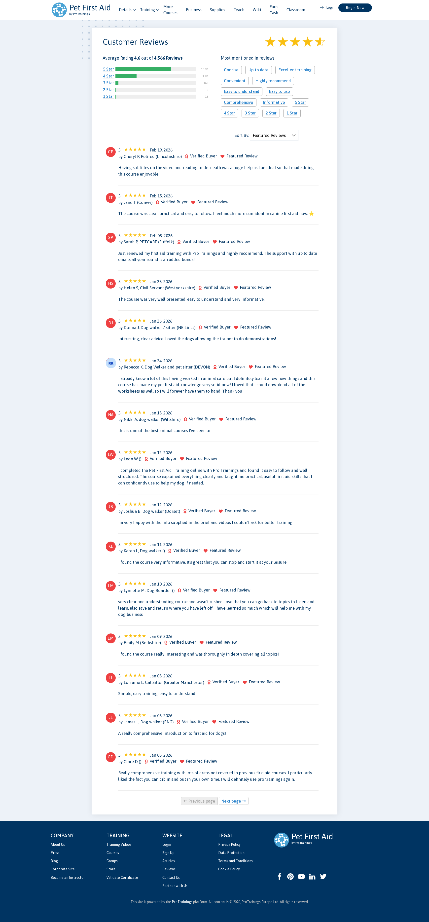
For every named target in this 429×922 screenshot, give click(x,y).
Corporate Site (63, 869)
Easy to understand (241, 91)
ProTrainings (182, 902)
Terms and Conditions (235, 861)
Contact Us (171, 878)
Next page (231, 801)
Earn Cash (274, 9)
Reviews (169, 869)
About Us (58, 845)
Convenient (235, 80)
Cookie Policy (229, 869)
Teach (239, 9)
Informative (274, 102)
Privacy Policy (229, 845)
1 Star (108, 96)
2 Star (108, 89)
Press (55, 853)
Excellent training (295, 69)
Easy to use (279, 91)
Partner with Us (174, 886)
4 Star (108, 76)
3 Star (108, 82)
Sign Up (168, 853)
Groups (112, 861)
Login (166, 845)
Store (111, 869)
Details (125, 9)
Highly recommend (273, 80)
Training (147, 9)
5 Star (108, 69)
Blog (54, 861)
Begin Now (355, 8)
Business (194, 9)
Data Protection (231, 853)
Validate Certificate (122, 878)
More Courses (170, 9)
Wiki (257, 9)
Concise (231, 69)
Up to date (259, 69)
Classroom (295, 9)
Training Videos (119, 845)
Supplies (217, 9)
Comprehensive (238, 102)
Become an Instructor (68, 878)
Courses (113, 853)
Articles (168, 861)
